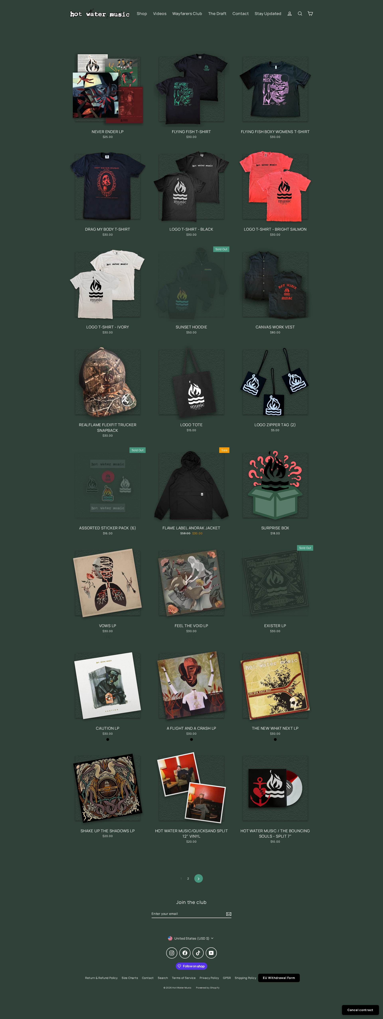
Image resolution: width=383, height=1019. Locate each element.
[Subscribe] (228, 914)
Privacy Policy (209, 978)
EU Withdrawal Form (279, 978)
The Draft (217, 13)
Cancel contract (360, 1010)
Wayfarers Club (187, 13)
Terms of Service (184, 978)
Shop (142, 13)
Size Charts (130, 978)
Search (163, 978)
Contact (241, 13)
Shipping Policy (245, 978)
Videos (160, 13)
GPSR (227, 978)
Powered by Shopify (207, 987)
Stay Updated (268, 13)
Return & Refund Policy (101, 978)
